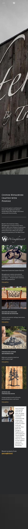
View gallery (5, 282)
